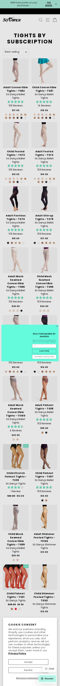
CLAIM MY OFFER (44, 351)
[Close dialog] (57, 326)
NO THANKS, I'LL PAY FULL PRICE (44, 357)
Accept (28, 662)
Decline (28, 670)
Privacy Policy (17, 653)
